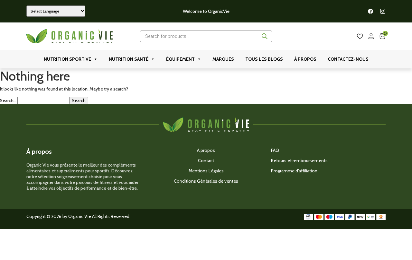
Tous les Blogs (264, 59)
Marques (223, 59)
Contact (206, 160)
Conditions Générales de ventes (206, 181)
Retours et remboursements (299, 160)
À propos (305, 59)
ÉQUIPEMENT (180, 59)
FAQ (275, 150)
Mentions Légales (206, 171)
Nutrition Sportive (67, 59)
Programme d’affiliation (294, 171)
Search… (8, 100)
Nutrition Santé (128, 59)
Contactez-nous (348, 59)
